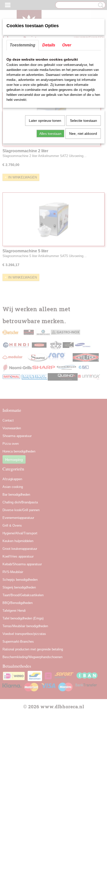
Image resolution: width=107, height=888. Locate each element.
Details (48, 45)
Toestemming (22, 45)
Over (66, 45)
